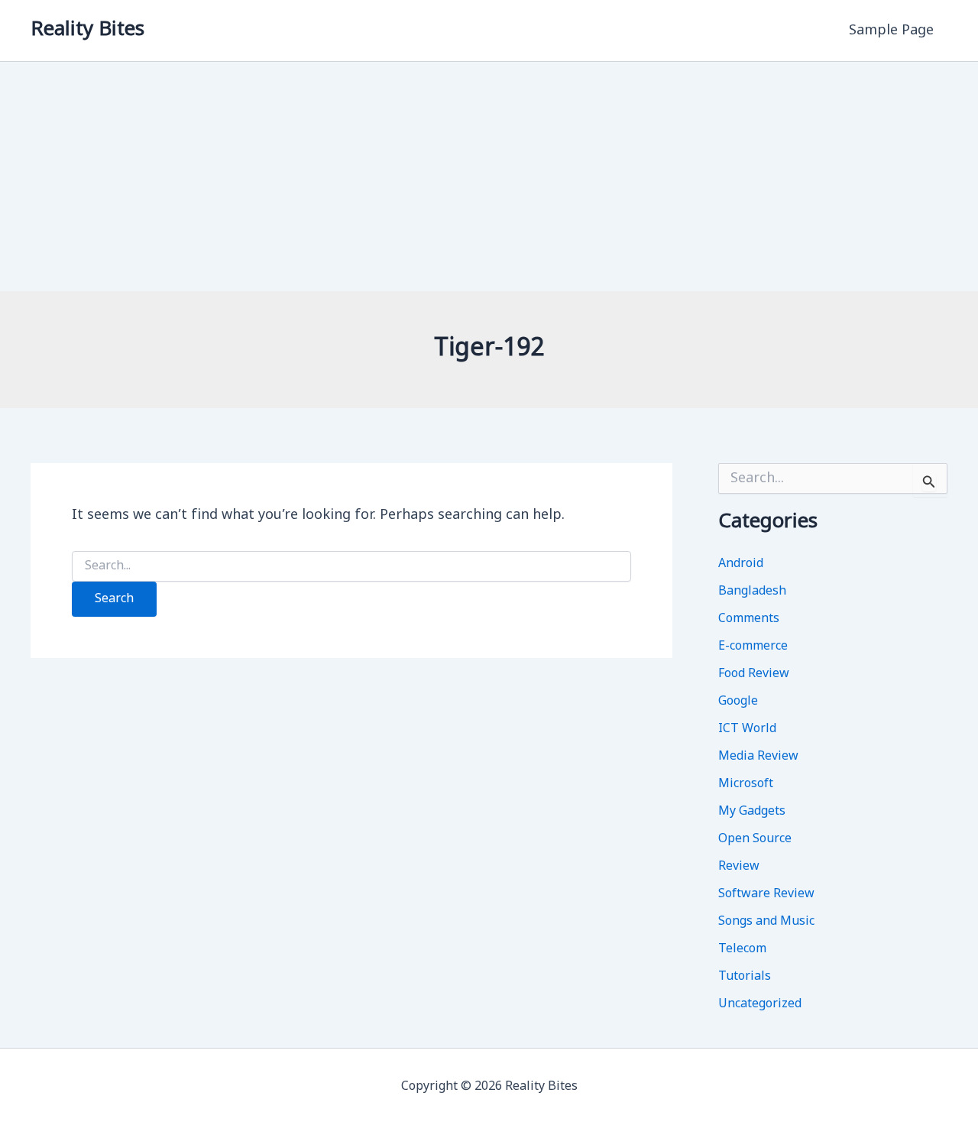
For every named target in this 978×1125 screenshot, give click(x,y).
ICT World (747, 729)
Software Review (766, 894)
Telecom (742, 949)
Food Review (753, 674)
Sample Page (891, 30)
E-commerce (753, 646)
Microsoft (745, 784)
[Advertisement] (489, 177)
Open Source (755, 839)
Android (740, 564)
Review (738, 866)
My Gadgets (751, 811)
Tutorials (744, 976)
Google (738, 701)
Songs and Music (766, 921)
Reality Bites (87, 30)
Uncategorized (760, 1004)
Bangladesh (752, 591)
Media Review (758, 756)
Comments (748, 619)
